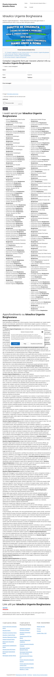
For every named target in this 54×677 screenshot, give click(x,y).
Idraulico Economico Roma (10, 632)
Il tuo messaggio (7, 83)
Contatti (31, 7)
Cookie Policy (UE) (42, 633)
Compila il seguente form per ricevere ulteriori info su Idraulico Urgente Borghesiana (27, 52)
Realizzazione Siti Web (21, 674)
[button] (42, 332)
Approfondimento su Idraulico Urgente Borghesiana (16, 55)
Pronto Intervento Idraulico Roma (10, 5)
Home (26, 3)
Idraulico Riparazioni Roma (10, 637)
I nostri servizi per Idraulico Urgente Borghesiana (16, 54)
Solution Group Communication (40, 674)
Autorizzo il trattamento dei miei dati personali (14, 96)
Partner (39, 631)
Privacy (39, 629)
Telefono (30, 77)
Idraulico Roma (6, 630)
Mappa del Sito (41, 626)
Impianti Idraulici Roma (9, 639)
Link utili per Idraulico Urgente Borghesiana (14, 57)
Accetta (15, 343)
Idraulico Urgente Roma (9, 635)
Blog (26, 7)
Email (4, 77)
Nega (25, 343)
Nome (4, 74)
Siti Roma (29, 674)
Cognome (29, 74)
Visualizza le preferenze (36, 343)
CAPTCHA (5, 99)
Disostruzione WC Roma (9, 649)
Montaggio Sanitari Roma (9, 655)
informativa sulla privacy (12, 94)
